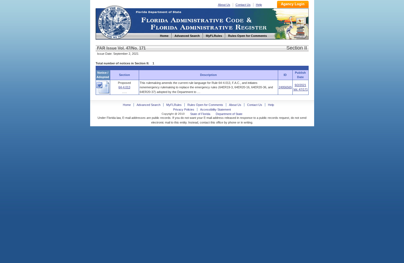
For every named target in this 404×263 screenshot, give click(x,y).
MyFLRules (174, 104)
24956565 (285, 87)
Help (259, 4)
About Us (224, 4)
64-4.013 (124, 87)
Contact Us (243, 4)
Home (114, 21)
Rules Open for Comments (205, 104)
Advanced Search (149, 104)
